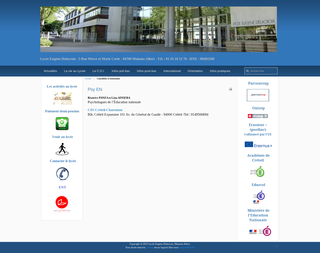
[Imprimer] (230, 90)
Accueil (88, 78)
